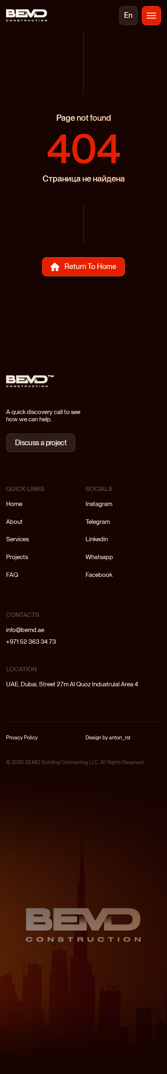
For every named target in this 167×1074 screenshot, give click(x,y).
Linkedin (97, 539)
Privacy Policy (22, 738)
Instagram (99, 504)
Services (17, 539)
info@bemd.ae (25, 630)
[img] (26, 15)
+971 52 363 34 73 (31, 641)
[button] (151, 15)
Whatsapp (99, 557)
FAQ (12, 575)
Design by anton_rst (108, 738)
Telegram (98, 521)
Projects (17, 557)
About (14, 521)
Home (14, 504)
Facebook (99, 575)
